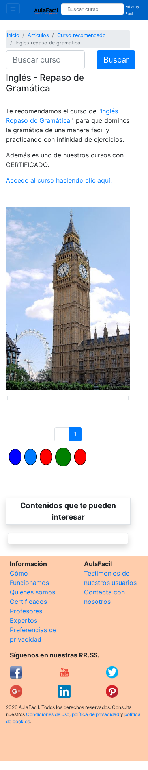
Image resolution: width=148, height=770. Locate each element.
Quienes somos (32, 592)
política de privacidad (95, 714)
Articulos (38, 35)
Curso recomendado (81, 35)
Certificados (28, 601)
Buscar (116, 60)
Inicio (13, 35)
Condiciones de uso (47, 714)
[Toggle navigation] (13, 8)
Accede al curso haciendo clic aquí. (59, 180)
